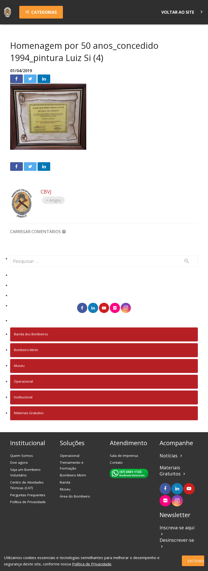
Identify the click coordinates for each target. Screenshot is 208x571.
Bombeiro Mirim (26, 350)
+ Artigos (53, 200)
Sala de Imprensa (124, 455)
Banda (65, 482)
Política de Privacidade (28, 502)
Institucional (23, 397)
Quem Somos (21, 455)
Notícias (171, 456)
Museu (19, 365)
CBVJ (46, 191)
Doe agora (19, 462)
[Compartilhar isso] (16, 78)
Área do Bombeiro (75, 496)
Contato (116, 462)
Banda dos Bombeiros (31, 334)
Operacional (23, 381)
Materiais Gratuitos (29, 413)
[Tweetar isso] (30, 78)
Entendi (195, 560)
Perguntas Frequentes (27, 495)
